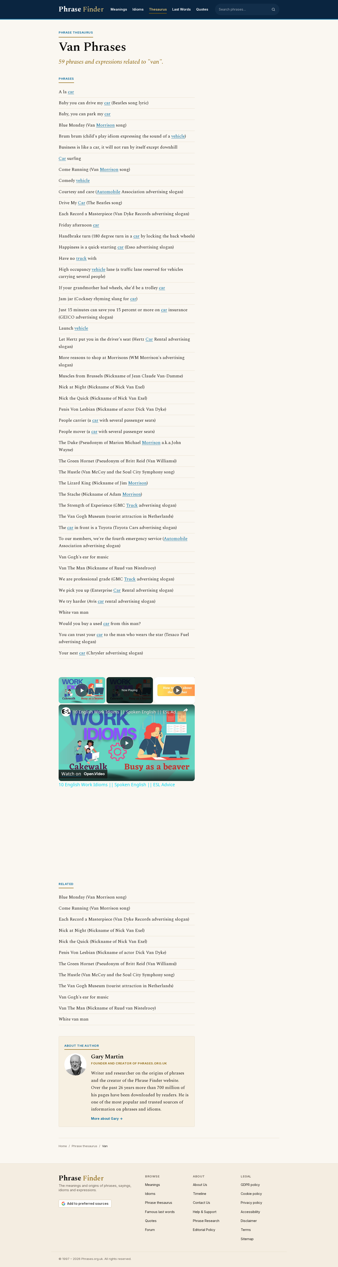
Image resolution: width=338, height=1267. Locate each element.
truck (81, 258)
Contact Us (201, 1203)
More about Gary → (107, 1118)
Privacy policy (251, 1203)
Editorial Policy (204, 1230)
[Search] (273, 9)
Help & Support (204, 1212)
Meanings (119, 9)
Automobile (108, 192)
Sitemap (247, 1239)
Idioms (137, 9)
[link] (66, 711)
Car (62, 158)
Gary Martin (107, 1056)
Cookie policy (251, 1194)
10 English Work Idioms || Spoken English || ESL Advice (126, 712)
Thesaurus (158, 9)
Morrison (105, 125)
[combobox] (243, 9)
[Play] (177, 690)
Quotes (202, 9)
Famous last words (160, 1212)
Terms (246, 1230)
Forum (150, 1230)
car (71, 92)
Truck (132, 505)
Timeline (199, 1194)
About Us (200, 1185)
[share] (185, 710)
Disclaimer (249, 1221)
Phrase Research (206, 1221)
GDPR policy (250, 1185)
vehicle (178, 136)
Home (63, 1146)
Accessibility (250, 1212)
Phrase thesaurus (84, 1146)
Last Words (181, 9)
